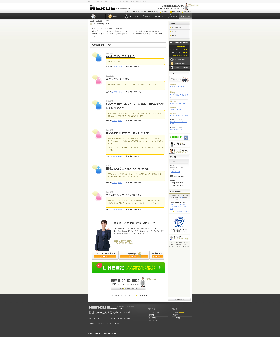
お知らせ (180, 119)
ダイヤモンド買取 (154, 312)
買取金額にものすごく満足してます (127, 133)
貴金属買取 (116, 16)
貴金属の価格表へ (180, 63)
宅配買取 (161, 16)
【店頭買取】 (110, 53)
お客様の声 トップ (177, 27)
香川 (171, 209)
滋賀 (175, 207)
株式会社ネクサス (123, 307)
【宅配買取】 (110, 101)
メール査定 (176, 318)
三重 (171, 207)
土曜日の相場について (176, 109)
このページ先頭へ (179, 299)
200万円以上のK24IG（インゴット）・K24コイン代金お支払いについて (179, 95)
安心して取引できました (120, 56)
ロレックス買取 (134, 16)
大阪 (171, 204)
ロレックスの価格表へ (181, 67)
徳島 (185, 207)
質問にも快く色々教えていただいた (127, 168)
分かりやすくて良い (118, 78)
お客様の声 (186, 16)
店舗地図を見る (175, 172)
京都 (175, 204)
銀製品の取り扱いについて (178, 103)
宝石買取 (151, 315)
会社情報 (92, 318)
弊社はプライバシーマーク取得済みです (178, 122)
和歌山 (180, 207)
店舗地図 (174, 16)
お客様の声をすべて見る (181, 211)
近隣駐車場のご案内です (177, 129)
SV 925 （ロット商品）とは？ (179, 115)
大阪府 (120, 66)
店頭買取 (148, 16)
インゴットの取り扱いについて (178, 87)
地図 (129, 312)
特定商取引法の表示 (124, 318)
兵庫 (179, 204)
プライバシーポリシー (109, 318)
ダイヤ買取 (99, 16)
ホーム (92, 21)
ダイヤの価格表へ (180, 59)
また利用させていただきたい (123, 195)
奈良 (184, 204)
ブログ (99, 318)
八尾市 (114, 66)
